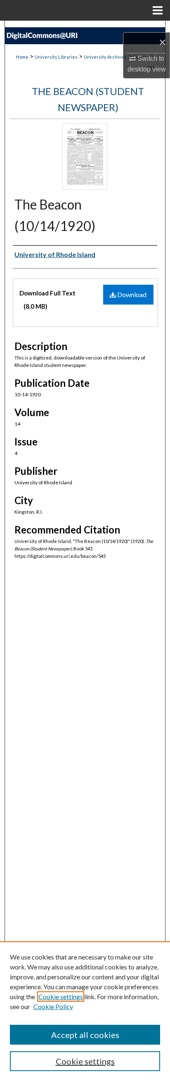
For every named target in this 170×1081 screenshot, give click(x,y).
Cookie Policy (53, 1006)
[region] (85, 1011)
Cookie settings (60, 996)
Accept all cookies (85, 1035)
